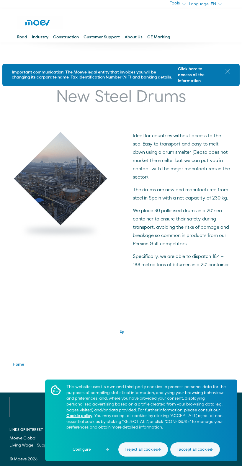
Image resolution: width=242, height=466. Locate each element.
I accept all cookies (194, 449)
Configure (82, 449)
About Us (134, 37)
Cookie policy (79, 416)
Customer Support (102, 37)
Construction (66, 37)
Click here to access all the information (191, 75)
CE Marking (158, 37)
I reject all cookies (141, 449)
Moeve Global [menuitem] (23, 438)
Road (22, 37)
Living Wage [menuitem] (21, 445)
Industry (40, 37)
